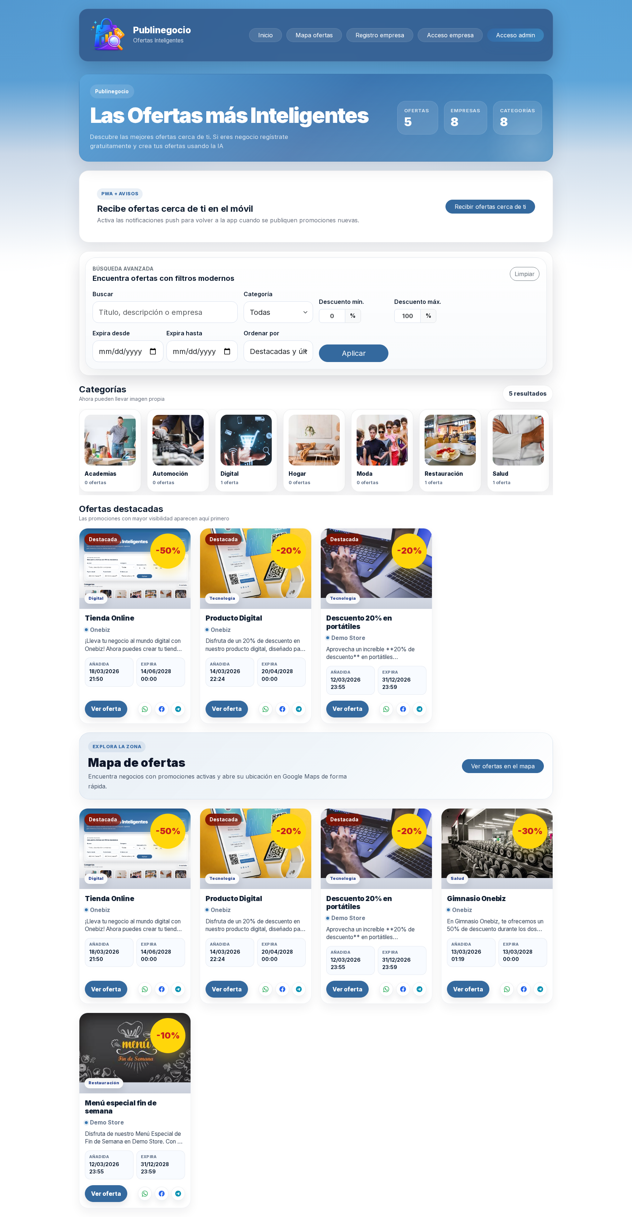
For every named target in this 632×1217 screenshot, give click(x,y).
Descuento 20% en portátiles (359, 622)
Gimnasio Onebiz (476, 898)
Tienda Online (109, 618)
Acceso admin (515, 35)
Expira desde (111, 333)
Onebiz (100, 629)
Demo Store (348, 637)
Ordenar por (261, 333)
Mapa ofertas (314, 35)
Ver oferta (106, 708)
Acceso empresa (450, 35)
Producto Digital (234, 618)
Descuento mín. (341, 301)
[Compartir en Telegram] (178, 709)
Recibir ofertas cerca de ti (490, 206)
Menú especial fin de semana (120, 1107)
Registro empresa (380, 35)
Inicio (265, 35)
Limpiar (525, 274)
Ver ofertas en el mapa (503, 766)
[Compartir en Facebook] (162, 709)
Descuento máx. (417, 301)
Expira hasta (184, 333)
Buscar (103, 294)
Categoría (258, 294)
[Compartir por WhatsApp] (145, 709)
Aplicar (354, 353)
